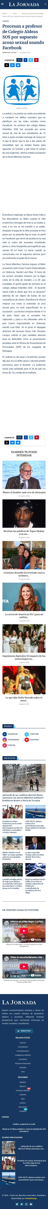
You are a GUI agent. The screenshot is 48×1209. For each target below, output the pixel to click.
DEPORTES (23, 1107)
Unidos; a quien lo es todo (24, 1124)
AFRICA (23, 1103)
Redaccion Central (9, 52)
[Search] (45, 4)
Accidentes (23, 1059)
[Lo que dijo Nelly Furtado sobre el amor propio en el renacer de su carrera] (24, 680)
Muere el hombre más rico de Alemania (24, 492)
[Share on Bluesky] (12, 65)
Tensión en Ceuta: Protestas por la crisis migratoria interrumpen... (31, 1163)
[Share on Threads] (6, 65)
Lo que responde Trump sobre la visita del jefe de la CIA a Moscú (34, 856)
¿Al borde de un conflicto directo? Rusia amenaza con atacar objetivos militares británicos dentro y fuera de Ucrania (22, 798)
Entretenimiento (23, 1051)
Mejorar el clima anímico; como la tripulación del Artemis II (24, 1130)
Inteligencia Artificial (23, 1055)
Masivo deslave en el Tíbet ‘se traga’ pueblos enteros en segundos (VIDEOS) (12, 856)
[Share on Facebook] (25, 60)
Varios (14, 13)
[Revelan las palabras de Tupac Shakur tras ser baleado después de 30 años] (24, 513)
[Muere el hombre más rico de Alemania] (24, 475)
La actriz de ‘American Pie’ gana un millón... (24, 616)
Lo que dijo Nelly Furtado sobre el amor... (24, 699)
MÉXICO (23, 1086)
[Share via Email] (18, 65)
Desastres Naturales (23, 1063)
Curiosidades (23, 1047)
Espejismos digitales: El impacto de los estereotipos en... (24, 657)
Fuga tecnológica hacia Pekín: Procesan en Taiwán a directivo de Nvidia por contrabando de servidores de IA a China (35, 886)
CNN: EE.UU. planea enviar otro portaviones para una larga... (31, 1178)
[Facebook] (17, 1204)
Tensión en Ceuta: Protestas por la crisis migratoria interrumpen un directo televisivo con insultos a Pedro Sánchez (12, 827)
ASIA (23, 1099)
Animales (22, 1067)
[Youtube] (31, 1204)
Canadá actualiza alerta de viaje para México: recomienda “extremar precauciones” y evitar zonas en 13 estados (12, 883)
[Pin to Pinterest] (36, 60)
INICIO (4, 13)
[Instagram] (26, 1204)
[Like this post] (20, 60)
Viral (22, 1072)
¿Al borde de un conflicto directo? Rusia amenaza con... (31, 1147)
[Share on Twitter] (30, 60)
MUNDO (23, 1082)
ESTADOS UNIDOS (23, 1090)
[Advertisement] (24, 185)
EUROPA (23, 1095)
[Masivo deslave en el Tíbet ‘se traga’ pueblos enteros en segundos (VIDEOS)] (12, 843)
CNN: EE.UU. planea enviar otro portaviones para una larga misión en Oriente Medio (35, 825)
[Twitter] (21, 1204)
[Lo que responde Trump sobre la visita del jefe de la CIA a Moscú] (35, 843)
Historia (23, 1043)
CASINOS (22, 1111)
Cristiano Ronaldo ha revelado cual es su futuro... (24, 574)
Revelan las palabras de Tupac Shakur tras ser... (24, 532)
